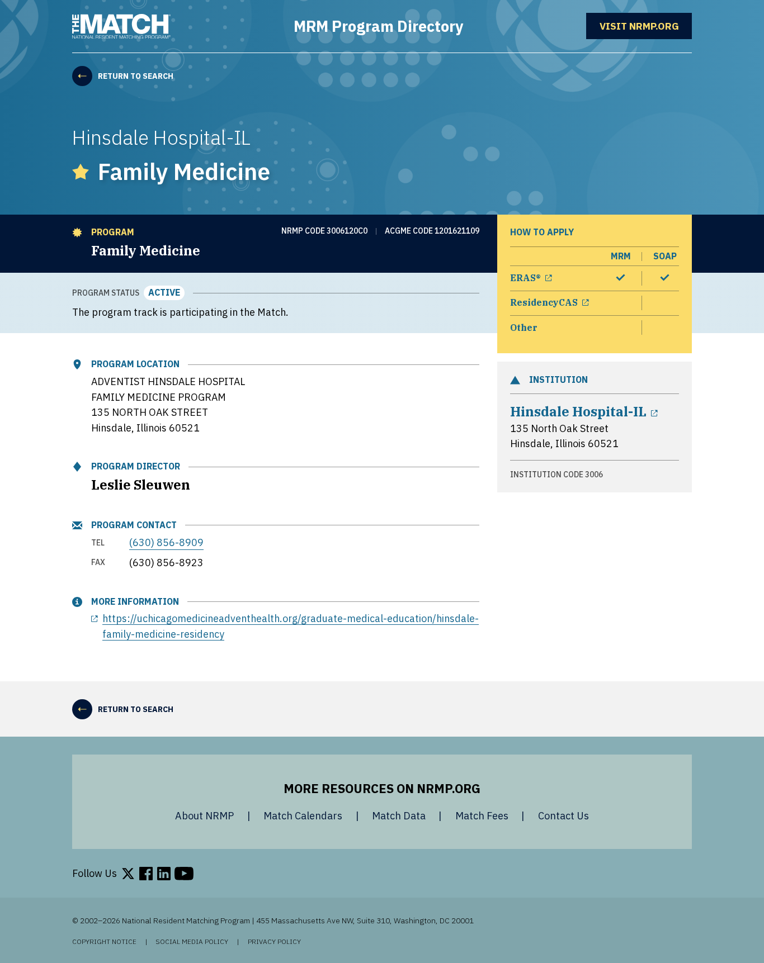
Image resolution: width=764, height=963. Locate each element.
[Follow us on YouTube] (184, 873)
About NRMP (204, 815)
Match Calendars (302, 815)
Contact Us (563, 815)
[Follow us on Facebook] (146, 873)
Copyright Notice (104, 941)
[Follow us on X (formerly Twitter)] (128, 873)
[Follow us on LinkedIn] (164, 873)
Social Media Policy (191, 941)
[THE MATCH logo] (121, 26)
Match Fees (481, 815)
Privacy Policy (274, 941)
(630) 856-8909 (166, 542)
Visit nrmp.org (646, 26)
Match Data (399, 815)
